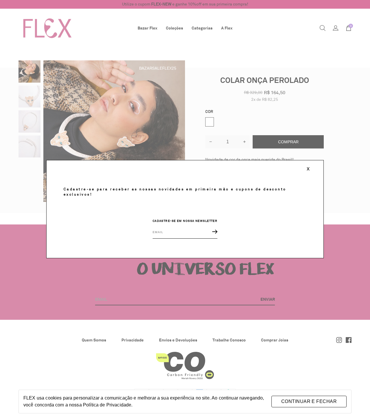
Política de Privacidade (107, 404)
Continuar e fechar (309, 401)
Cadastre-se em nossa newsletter (185, 221)
